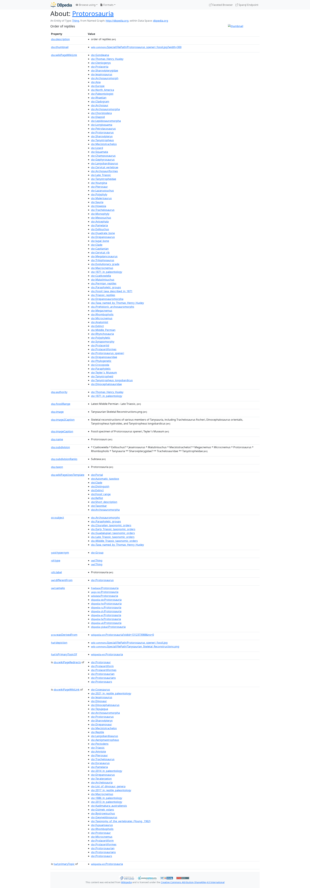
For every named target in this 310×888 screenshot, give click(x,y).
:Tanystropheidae (103, 179)
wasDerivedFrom (64, 634)
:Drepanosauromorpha (107, 299)
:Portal (97, 475)
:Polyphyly (99, 194)
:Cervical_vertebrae (104, 167)
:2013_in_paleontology (106, 802)
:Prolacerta (99, 66)
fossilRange (60, 404)
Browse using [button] (87, 5)
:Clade (96, 245)
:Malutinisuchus (102, 279)
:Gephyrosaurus (103, 159)
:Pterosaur (99, 186)
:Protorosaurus (102, 132)
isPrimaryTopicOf (64, 654)
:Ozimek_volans (102, 809)
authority (59, 392)
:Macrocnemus (102, 268)
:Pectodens (99, 744)
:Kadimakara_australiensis (109, 805)
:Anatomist (99, 322)
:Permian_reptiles (103, 283)
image (57, 412)
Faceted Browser (222, 5)
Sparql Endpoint (248, 5)
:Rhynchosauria (102, 334)
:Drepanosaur (101, 724)
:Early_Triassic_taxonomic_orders (113, 529)
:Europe (97, 86)
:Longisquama (101, 124)
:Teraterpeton (101, 778)
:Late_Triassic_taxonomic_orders (112, 537)
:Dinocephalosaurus (105, 705)
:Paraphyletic (101, 368)
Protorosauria (93, 13)
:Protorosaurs (101, 681)
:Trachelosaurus (102, 210)
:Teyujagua (99, 709)
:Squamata (99, 152)
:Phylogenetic (101, 361)
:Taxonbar (99, 506)
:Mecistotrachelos (104, 144)
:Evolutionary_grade (105, 264)
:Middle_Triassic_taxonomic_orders (114, 541)
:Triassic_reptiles (103, 295)
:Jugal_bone (100, 241)
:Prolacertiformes (103, 349)
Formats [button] (108, 5)
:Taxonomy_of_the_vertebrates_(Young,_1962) (120, 821)
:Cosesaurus (100, 689)
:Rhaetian (98, 97)
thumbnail (59, 47)
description (60, 39)
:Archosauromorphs (105, 517)
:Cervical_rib (100, 252)
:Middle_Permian (103, 330)
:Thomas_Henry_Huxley (107, 59)
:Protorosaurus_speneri (107, 353)
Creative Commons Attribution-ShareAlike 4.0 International (193, 882)
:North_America (102, 90)
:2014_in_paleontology (106, 771)
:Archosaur (99, 105)
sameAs (58, 588)
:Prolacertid (100, 345)
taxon (57, 467)
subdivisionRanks (64, 459)
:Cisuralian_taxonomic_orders (111, 525)
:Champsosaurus (103, 155)
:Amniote (98, 751)
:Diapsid (98, 117)
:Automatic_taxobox (105, 478)
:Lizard (97, 148)
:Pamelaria (99, 225)
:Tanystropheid (102, 376)
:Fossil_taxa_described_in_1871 (111, 291)
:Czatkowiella (101, 276)
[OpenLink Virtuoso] (127, 877)
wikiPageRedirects (67, 662)
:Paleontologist (102, 94)
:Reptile (97, 732)
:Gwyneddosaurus (104, 817)
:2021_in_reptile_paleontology (111, 693)
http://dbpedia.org (117, 20)
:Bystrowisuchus (103, 813)
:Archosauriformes (104, 171)
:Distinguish (100, 486)
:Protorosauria (105, 588)
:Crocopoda (100, 365)
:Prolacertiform (102, 666)
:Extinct (97, 326)
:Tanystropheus (102, 140)
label (56, 572)
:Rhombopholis (102, 314)
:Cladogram (100, 101)
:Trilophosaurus (102, 260)
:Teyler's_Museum (104, 372)
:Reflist (97, 498)
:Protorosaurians (103, 678)
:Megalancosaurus (104, 256)
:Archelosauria (102, 782)
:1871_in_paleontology (106, 272)
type (55, 560)
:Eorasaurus (100, 763)
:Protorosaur (101, 662)
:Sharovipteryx (102, 136)
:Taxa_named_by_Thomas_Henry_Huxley (117, 303)
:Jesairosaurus (101, 74)
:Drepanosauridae (104, 357)
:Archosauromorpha (105, 109)
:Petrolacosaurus (103, 128)
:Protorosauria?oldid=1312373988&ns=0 (122, 634)
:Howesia (98, 206)
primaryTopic (64, 864)
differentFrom (61, 580)
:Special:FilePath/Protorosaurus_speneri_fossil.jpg (129, 642)
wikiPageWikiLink (64, 55)
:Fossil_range (101, 494)
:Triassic (98, 747)
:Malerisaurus (101, 198)
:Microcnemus (101, 318)
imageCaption (62, 431)
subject (57, 517)
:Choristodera (101, 113)
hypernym (60, 552)
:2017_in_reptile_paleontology (111, 790)
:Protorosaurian (102, 674)
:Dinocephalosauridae (106, 384)
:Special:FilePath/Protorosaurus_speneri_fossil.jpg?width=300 (136, 47)
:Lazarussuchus (102, 190)
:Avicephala (100, 221)
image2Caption (63, 419)
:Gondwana (100, 55)
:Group (97, 552)
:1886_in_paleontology (106, 798)
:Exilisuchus (100, 229)
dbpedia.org (160, 20)
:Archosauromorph (104, 78)
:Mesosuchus (101, 217)
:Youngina (99, 183)
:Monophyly (100, 214)
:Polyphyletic (100, 337)
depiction (59, 642)
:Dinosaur (99, 701)
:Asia (96, 82)
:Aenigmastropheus (105, 740)
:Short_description (104, 502)
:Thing (96, 560)
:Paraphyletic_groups (106, 287)
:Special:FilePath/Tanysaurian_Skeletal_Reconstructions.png (135, 646)
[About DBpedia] (61, 4)
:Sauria (97, 202)
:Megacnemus (101, 310)
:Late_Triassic (101, 175)
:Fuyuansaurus (102, 825)
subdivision (60, 447)
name (57, 439)
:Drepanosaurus (103, 237)
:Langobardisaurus (104, 163)
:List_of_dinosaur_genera (108, 786)
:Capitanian (100, 248)
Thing (75, 20)
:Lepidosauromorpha (106, 121)
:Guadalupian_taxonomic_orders (113, 533)
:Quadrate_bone (103, 233)
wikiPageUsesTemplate (67, 475)
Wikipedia (126, 882)
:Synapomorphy (102, 341)
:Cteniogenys (101, 63)
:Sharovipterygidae (104, 70)
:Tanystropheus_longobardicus (112, 380)
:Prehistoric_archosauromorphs (112, 306)
